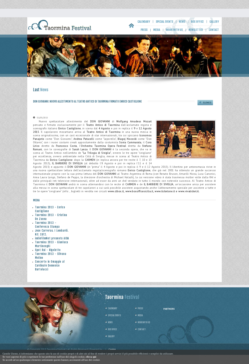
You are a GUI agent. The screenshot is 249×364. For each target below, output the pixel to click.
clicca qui (91, 356)
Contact (214, 30)
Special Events (164, 21)
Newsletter (196, 30)
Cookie (112, 349)
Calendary (144, 21)
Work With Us (174, 30)
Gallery (214, 21)
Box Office (197, 21)
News (182, 21)
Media (156, 30)
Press (144, 30)
